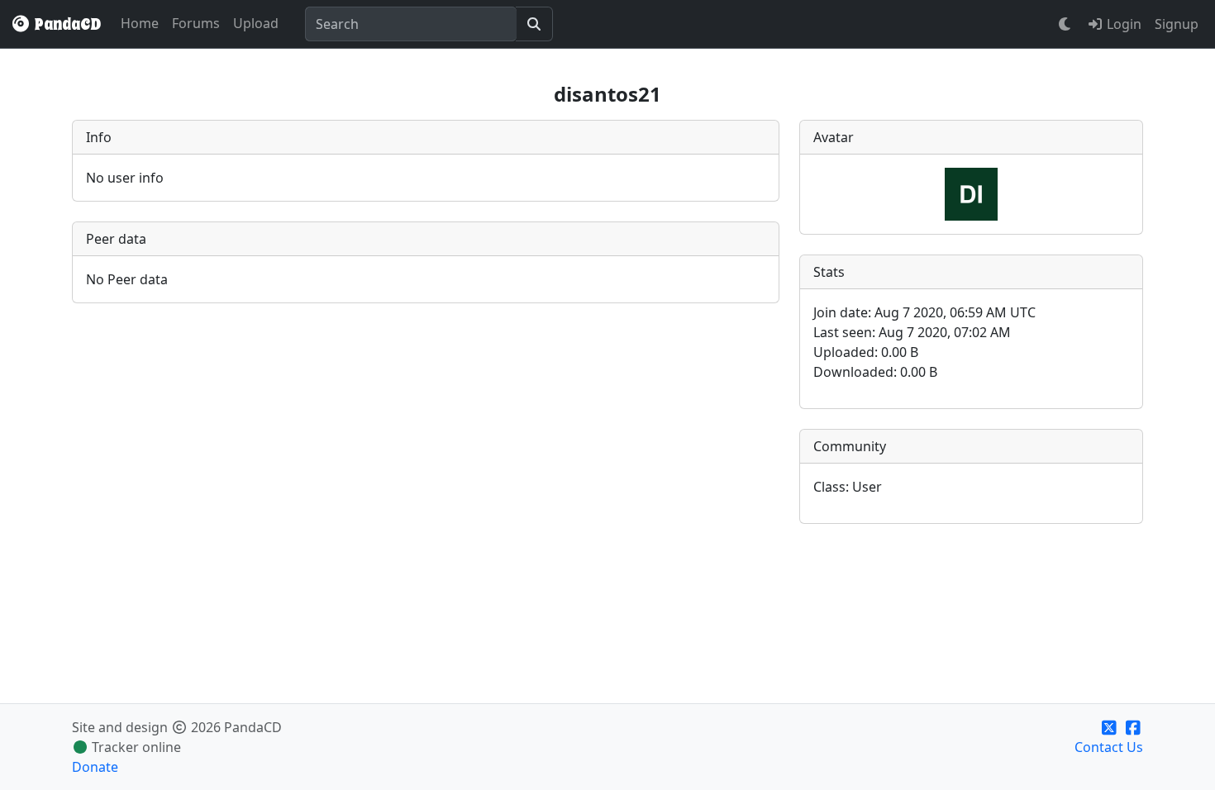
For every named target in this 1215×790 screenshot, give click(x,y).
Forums (196, 23)
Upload (256, 23)
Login (1122, 24)
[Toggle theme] (1065, 23)
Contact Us (1108, 747)
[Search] (534, 24)
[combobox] (411, 24)
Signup (1176, 24)
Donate (95, 767)
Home (140, 23)
